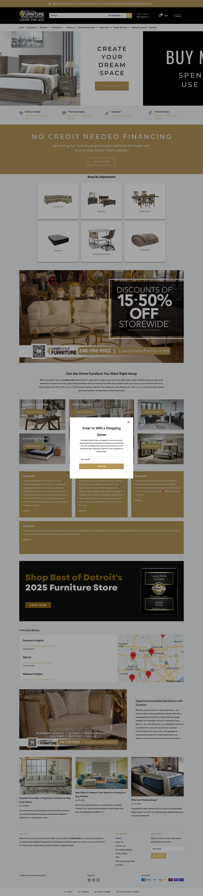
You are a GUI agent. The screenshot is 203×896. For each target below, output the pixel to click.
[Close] (128, 422)
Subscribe (101, 466)
